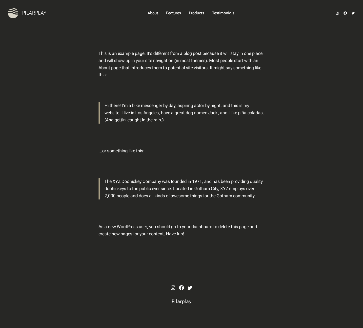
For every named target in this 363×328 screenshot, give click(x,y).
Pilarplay (34, 13)
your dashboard (197, 226)
